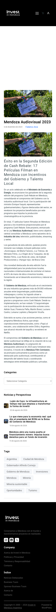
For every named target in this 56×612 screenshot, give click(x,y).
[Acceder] (48, 13)
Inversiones (42, 471)
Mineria (27, 478)
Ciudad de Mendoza (33, 459)
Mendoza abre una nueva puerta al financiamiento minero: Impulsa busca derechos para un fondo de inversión (29, 434)
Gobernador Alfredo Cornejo (21, 465)
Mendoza (11, 478)
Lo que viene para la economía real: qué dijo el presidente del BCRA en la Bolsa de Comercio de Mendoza (30, 419)
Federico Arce (32, 127)
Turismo (32, 490)
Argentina (12, 459)
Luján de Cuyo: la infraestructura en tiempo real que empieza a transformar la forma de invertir (30, 404)
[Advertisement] (28, 57)
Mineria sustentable (17, 484)
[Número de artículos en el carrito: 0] (42, 13)
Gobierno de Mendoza (18, 471)
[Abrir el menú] (37, 13)
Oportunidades (14, 490)
